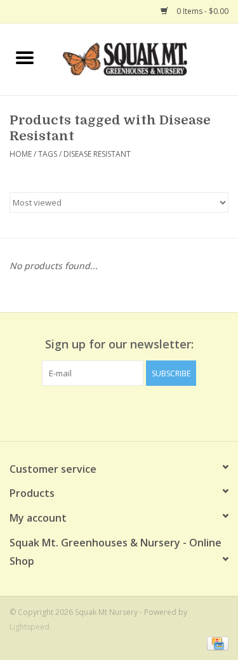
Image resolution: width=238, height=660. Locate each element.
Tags (47, 153)
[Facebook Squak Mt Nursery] (96, 412)
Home (21, 153)
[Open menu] (25, 57)
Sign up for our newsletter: (119, 344)
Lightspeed (30, 626)
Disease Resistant (97, 153)
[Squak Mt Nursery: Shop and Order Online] (144, 58)
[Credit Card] (215, 642)
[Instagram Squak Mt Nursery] (142, 412)
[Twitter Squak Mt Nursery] (119, 412)
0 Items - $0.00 (201, 11)
